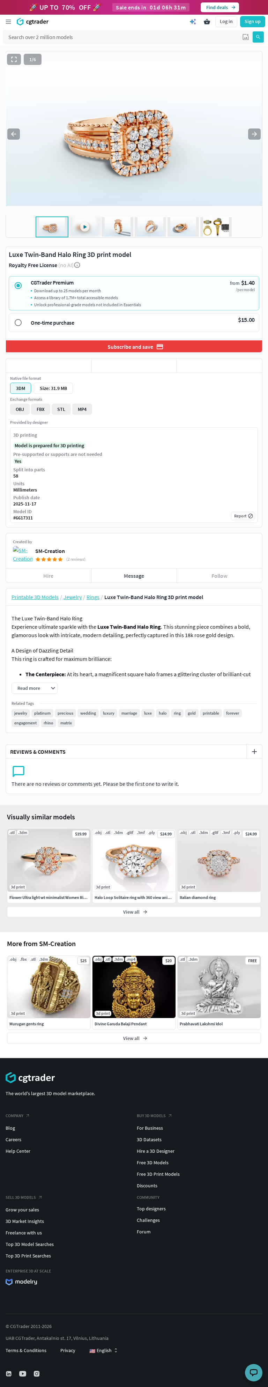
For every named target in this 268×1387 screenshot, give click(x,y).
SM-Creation (50, 550)
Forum (144, 1232)
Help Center (18, 1151)
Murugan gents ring (26, 1023)
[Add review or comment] (254, 752)
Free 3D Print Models (158, 1174)
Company (14, 1115)
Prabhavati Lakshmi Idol (201, 1023)
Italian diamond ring (198, 897)
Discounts (147, 1185)
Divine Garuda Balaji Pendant (121, 1023)
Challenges (148, 1220)
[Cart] (207, 21)
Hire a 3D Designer (155, 1151)
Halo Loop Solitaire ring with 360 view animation (137, 897)
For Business (150, 1128)
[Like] (48, 365)
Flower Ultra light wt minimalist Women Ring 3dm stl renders (62, 897)
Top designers (151, 1208)
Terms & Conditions (26, 1350)
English (100, 1350)
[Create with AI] (193, 21)
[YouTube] (23, 1374)
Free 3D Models (153, 1162)
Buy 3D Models (151, 1115)
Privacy (67, 1350)
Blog (10, 1128)
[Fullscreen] (14, 59)
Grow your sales (22, 1210)
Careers (13, 1139)
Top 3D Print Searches (28, 1256)
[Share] (219, 365)
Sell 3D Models (21, 1197)
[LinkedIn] (9, 1374)
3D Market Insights (25, 1221)
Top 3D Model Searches (30, 1244)
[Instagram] (37, 1374)
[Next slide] (254, 134)
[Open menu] (8, 21)
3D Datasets (149, 1139)
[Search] (258, 37)
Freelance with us (24, 1233)
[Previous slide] (13, 134)
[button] (245, 37)
